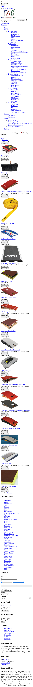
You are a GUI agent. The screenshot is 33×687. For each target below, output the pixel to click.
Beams (6, 502)
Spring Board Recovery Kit (8, 486)
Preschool (14, 32)
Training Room (8, 553)
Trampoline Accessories (17, 112)
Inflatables (14, 109)
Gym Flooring (13, 74)
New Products (8, 548)
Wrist (5, 554)
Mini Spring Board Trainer (8, 331)
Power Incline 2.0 (6, 370)
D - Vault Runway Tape (7, 223)
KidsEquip (7, 518)
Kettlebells (7, 562)
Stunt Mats (14, 101)
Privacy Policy (5, 664)
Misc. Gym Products (17, 40)
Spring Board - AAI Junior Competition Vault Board (15, 410)
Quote (6, 118)
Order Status (11, 117)
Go (16, 586)
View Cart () (8, 8)
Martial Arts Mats (16, 94)
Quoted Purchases (9, 551)
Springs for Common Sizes (18, 72)
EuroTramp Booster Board (8, 239)
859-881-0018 (5, 23)
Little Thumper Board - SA (8, 312)
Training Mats (15, 90)
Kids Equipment (15, 36)
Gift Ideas (7, 550)
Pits (12, 107)
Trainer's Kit (7, 559)
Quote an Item (12, 120)
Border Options (15, 71)
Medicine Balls (8, 564)
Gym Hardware (15, 58)
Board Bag (4, 172)
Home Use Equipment (10, 519)
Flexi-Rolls (14, 77)
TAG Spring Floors (16, 63)
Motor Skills (13, 31)
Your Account (11, 115)
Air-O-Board (4, 155)
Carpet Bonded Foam (17, 75)
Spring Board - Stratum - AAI (9, 445)
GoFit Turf (14, 82)
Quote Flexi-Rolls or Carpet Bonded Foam (20, 123)
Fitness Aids (7, 561)
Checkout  (4, 143)
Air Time (12, 102)
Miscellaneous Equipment (11, 513)
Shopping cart (7, 606)
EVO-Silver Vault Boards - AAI (10, 263)
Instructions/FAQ (5, 663)
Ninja (12, 37)
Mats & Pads (13, 88)
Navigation (4, 25)
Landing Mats (15, 93)
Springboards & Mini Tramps (19, 52)
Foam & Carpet (15, 85)
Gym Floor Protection (17, 80)
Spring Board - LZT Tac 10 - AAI (10, 428)
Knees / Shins (8, 557)
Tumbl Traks (14, 104)
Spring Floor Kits (16, 64)
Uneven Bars (15, 45)
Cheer (13, 39)
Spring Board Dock (6, 463)
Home (6, 28)
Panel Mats (14, 91)
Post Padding (15, 99)
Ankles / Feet (8, 556)
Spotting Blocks (15, 96)
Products (6, 29)
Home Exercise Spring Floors (19, 66)
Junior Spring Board (6, 281)
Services (6, 114)
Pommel (6, 507)
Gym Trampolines (16, 110)
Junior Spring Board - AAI (8, 297)
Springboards (8, 511)
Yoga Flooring (15, 87)
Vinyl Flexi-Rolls (16, 79)
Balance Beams (15, 47)
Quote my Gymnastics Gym (15, 125)
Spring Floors (15, 50)
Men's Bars (14, 53)
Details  (4, 158)
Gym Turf (14, 83)
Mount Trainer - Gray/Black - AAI (10, 350)
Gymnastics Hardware (10, 515)
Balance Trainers (9, 565)
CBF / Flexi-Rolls (9, 631)
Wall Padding (15, 98)
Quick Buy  (5, 160)
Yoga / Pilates (8, 567)
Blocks (6, 530)
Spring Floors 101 (16, 61)
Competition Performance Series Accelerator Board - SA (16, 191)
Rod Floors (14, 106)
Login (2, 5)
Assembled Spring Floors (11, 535)
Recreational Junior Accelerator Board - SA (13, 384)
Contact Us (7, 129)
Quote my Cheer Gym (14, 126)
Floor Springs (8, 537)
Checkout (5, 610)
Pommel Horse (15, 55)
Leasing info (7, 639)
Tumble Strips (15, 67)
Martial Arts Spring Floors (18, 69)
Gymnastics (12, 44)
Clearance (14, 42)
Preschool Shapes (16, 34)
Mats (5, 522)
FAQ (5, 128)
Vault (12, 48)
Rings (13, 56)
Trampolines (7, 540)
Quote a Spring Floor (14, 122)
